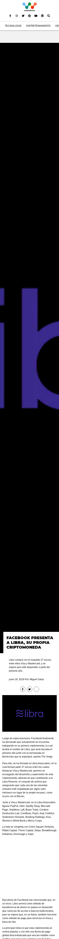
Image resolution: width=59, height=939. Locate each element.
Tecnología (13, 25)
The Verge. (47, 756)
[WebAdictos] (29, 6)
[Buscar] (49, 15)
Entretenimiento (38, 25)
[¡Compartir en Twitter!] (29, 689)
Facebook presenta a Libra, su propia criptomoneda (30, 642)
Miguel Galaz (37, 679)
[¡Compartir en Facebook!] (22, 689)
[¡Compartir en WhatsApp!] (36, 689)
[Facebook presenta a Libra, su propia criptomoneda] (29, 347)
